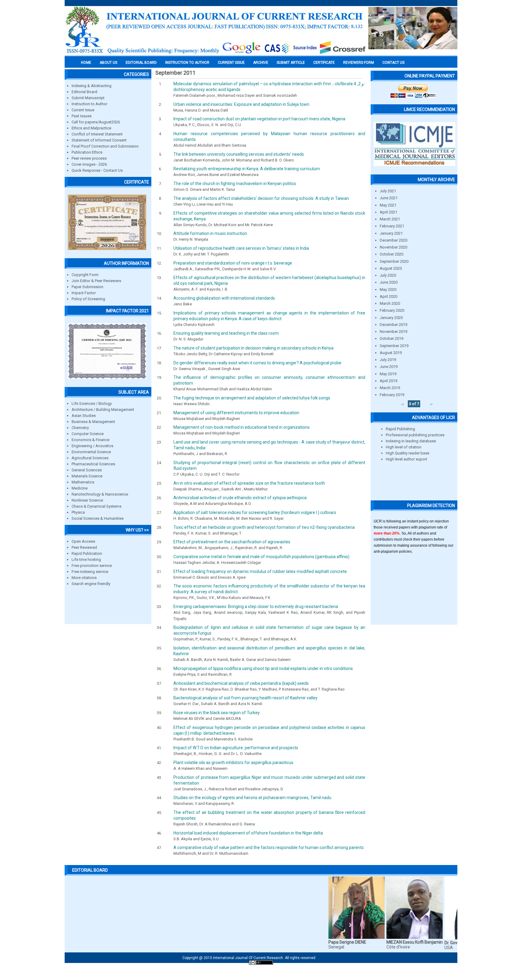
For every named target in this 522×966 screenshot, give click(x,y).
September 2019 (394, 345)
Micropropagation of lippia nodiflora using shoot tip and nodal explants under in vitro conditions (263, 668)
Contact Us (393, 62)
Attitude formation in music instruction (210, 233)
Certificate (324, 62)
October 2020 (391, 254)
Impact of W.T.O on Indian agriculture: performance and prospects (235, 747)
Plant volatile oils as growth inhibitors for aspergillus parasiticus (233, 762)
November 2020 (393, 247)
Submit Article (291, 62)
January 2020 (391, 317)
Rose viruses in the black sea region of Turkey (216, 712)
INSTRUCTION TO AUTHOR (187, 62)
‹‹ (402, 404)
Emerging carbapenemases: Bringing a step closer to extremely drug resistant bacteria (255, 606)
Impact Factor (84, 293)
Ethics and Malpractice (91, 128)
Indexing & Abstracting (91, 85)
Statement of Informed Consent (99, 140)
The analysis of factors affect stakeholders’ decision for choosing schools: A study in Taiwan (261, 198)
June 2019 (389, 366)
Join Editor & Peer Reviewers (96, 280)
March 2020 (390, 303)
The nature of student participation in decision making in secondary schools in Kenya (253, 348)
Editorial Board (84, 91)
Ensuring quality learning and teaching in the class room (226, 333)
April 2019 (388, 381)
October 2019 (391, 338)
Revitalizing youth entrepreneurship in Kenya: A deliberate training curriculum (246, 168)
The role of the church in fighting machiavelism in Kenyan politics (234, 183)
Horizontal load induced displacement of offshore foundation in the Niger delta (248, 833)
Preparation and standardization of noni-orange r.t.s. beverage (232, 263)
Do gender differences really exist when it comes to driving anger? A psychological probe (257, 362)
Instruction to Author (89, 104)
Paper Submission (87, 287)
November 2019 (393, 331)
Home (86, 62)
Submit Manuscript (88, 98)
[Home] (216, 53)
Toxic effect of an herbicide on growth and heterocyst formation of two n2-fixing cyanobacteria (264, 527)
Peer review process (89, 158)
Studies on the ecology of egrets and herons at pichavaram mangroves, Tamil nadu (252, 797)
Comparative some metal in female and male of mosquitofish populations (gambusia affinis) (261, 556)
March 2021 (390, 219)
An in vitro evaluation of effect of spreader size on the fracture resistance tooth (249, 483)
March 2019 (390, 387)
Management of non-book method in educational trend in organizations (241, 427)
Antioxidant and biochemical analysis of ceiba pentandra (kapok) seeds (241, 683)
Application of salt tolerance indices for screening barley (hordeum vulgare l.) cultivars (254, 512)
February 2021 (392, 226)
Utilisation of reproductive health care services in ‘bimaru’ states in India (241, 248)
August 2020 (391, 268)
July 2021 (388, 191)
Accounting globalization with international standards (224, 298)
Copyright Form (85, 274)
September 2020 (394, 261)
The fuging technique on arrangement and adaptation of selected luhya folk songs (251, 397)
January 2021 (391, 233)
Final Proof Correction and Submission (105, 146)
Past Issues (82, 116)
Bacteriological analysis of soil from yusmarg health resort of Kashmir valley (245, 697)
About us (108, 62)
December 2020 (393, 240)
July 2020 (388, 275)
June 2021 (389, 198)
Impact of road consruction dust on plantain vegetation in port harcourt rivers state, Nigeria (259, 118)
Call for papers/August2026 (96, 122)
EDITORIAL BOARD (141, 62)
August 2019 (391, 352)
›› (431, 404)
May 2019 (388, 374)
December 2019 (393, 324)
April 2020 (388, 296)
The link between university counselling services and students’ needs (238, 154)
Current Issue (231, 62)
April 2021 (388, 212)
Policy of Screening (88, 299)
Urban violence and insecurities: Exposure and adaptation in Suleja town (241, 104)
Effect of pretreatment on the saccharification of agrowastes (231, 541)
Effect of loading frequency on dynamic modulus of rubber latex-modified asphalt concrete (260, 571)
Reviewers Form (358, 62)
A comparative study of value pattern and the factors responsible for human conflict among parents (268, 847)
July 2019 (388, 359)
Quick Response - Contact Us (97, 170)
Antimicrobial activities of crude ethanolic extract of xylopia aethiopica (240, 497)
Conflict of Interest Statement (97, 134)
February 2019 (392, 394)
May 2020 (388, 289)
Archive (260, 62)
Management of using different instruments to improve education (236, 412)
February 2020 (392, 310)
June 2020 (389, 282)
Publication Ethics (87, 152)
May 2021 (388, 205)
